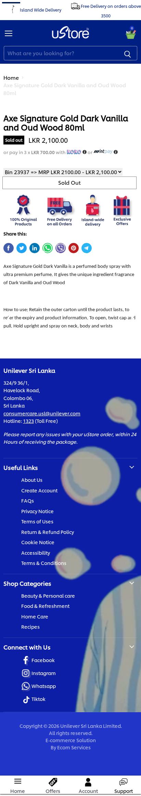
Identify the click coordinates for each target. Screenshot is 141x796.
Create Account (39, 490)
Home (11, 77)
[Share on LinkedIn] (34, 248)
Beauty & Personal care (48, 595)
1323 (28, 420)
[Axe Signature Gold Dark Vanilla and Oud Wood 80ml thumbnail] (15, 118)
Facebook (43, 660)
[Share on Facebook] (8, 248)
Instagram (43, 673)
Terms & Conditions (43, 563)
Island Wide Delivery (40, 9)
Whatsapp (43, 686)
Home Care (34, 616)
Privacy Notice (37, 511)
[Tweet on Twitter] (21, 248)
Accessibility (35, 552)
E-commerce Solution (71, 740)
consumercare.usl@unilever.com (41, 413)
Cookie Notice (37, 542)
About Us (31, 479)
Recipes (30, 626)
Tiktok (38, 698)
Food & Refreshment (45, 605)
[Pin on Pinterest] (73, 248)
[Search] (127, 53)
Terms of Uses (37, 521)
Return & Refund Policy (47, 532)
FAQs (27, 500)
